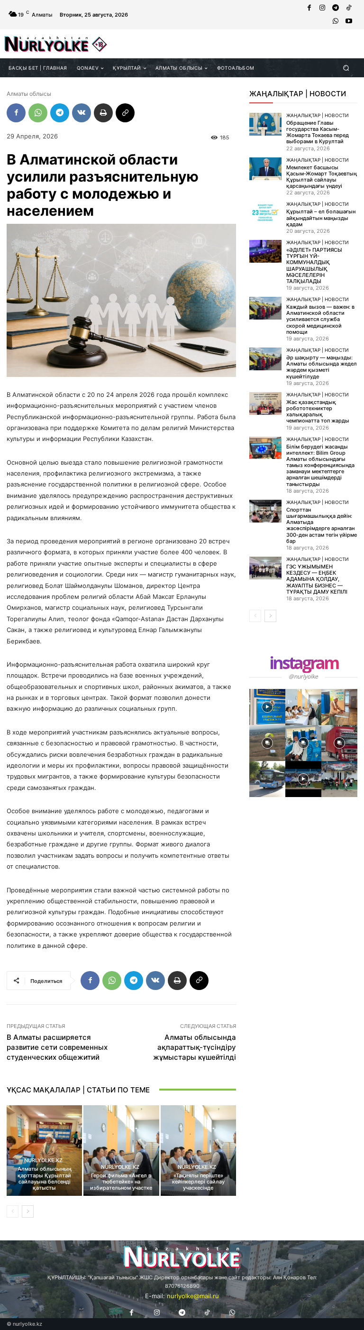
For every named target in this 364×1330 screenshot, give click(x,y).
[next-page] (28, 1211)
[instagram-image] (267, 707)
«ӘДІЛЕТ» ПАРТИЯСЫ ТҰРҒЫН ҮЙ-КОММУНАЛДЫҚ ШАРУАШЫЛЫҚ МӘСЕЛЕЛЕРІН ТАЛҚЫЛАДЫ (314, 265)
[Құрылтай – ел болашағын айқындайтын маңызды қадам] (265, 213)
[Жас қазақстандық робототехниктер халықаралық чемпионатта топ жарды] (265, 403)
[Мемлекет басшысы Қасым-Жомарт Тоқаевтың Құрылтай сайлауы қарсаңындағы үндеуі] (265, 168)
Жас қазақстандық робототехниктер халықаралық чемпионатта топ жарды (317, 411)
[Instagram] (322, 8)
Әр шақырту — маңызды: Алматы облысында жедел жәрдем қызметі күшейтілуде (321, 367)
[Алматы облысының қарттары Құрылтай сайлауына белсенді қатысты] (44, 1150)
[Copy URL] (125, 112)
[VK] (81, 112)
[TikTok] (348, 8)
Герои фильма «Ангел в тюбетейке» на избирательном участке (121, 1181)
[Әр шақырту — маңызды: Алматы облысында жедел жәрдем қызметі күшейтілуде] (265, 359)
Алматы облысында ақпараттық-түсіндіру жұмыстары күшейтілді (194, 1047)
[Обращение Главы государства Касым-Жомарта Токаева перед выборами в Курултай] (265, 124)
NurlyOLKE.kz (43, 1160)
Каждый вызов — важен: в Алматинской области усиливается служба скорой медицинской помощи (320, 319)
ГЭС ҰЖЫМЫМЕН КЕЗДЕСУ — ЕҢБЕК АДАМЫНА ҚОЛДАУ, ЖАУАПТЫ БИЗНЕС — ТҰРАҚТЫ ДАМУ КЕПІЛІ (316, 579)
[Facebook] (309, 8)
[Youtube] (348, 21)
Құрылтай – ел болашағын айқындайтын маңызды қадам (320, 217)
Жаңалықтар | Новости (317, 115)
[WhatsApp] (335, 21)
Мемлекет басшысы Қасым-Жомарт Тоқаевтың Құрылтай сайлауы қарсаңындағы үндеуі (321, 177)
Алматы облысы (29, 93)
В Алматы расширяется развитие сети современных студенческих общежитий (57, 1047)
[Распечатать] (103, 112)
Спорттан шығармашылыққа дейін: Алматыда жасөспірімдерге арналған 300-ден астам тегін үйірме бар (321, 525)
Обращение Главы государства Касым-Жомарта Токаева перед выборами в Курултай (317, 132)
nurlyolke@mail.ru (193, 1296)
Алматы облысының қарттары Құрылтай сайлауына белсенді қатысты (45, 1178)
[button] (346, 67)
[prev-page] (12, 1211)
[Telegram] (335, 8)
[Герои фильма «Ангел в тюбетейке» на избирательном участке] (121, 1150)
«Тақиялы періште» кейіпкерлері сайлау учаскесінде (198, 1181)
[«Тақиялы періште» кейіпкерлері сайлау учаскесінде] (198, 1150)
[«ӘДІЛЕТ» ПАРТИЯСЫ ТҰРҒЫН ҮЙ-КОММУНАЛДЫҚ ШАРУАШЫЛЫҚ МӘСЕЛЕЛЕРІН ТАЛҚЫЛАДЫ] (265, 251)
